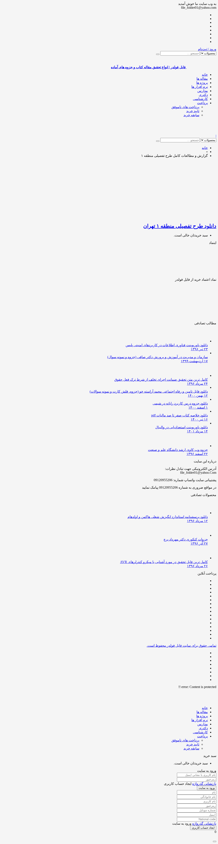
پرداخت (202, 103)
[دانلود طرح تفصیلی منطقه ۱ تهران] (166, 217)
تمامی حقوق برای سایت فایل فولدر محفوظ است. (181, 645)
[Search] (157, 54)
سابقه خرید (191, 115)
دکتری (203, 95)
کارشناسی (200, 99)
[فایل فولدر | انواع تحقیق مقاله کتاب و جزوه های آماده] (201, 132)
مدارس (202, 91)
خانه (205, 74)
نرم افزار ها (199, 87)
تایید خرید (192, 111)
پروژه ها (202, 82)
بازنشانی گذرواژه (204, 783)
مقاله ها (202, 78)
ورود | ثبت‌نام (207, 49)
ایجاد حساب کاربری (203, 827)
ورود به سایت (207, 788)
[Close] (214, 841)
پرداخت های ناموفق (185, 107)
